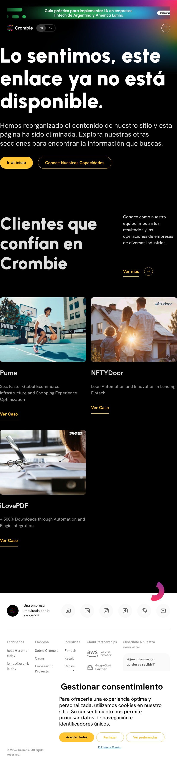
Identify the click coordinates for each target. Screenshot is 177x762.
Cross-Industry (71, 669)
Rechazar (110, 737)
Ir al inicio (16, 162)
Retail (69, 658)
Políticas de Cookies (109, 747)
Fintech (70, 650)
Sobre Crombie (46, 650)
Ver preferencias (145, 737)
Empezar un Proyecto (44, 669)
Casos (40, 658)
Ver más (131, 271)
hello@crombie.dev (17, 653)
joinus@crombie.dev (18, 666)
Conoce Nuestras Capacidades (74, 162)
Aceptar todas (76, 737)
